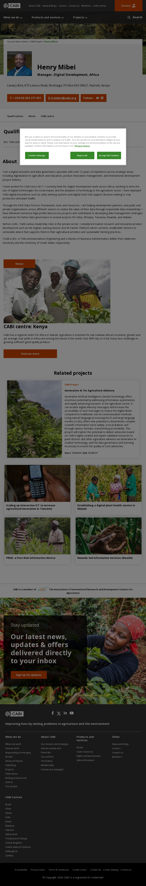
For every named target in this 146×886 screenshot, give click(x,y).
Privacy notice (82, 146)
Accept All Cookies (109, 155)
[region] (73, 146)
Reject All (82, 155)
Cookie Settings (36, 155)
